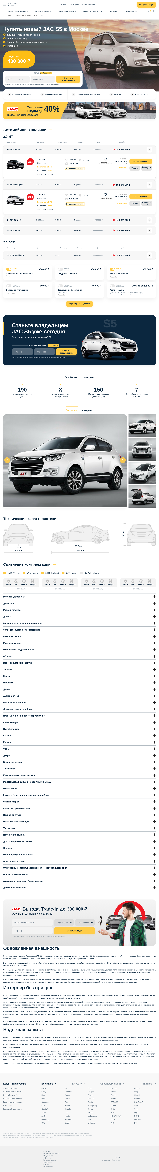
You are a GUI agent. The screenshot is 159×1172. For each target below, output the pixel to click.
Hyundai (68, 1109)
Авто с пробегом (43, 11)
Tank (136, 1109)
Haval (43, 1099)
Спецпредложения (67, 11)
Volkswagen (92, 1116)
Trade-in (135, 168)
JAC (43, 1116)
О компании (63, 5)
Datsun (67, 1099)
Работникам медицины (12, 1102)
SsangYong (92, 1106)
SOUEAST (138, 1102)
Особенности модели (53, 94)
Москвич (137, 1119)
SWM (136, 1106)
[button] (123, 460)
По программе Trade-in (12, 1099)
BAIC (90, 1119)
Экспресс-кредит (146, 5)
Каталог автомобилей (17, 11)
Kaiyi (113, 1112)
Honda (67, 1106)
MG (112, 1123)
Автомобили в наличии (21, 94)
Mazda (67, 1116)
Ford (66, 1102)
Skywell (137, 1095)
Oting (136, 1092)
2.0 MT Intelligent (52, 573)
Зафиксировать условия (79, 304)
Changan (45, 1102)
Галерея (117, 94)
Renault (91, 1099)
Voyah (136, 1112)
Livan (113, 1119)
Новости (84, 5)
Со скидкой (120, 142)
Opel (90, 1088)
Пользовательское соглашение (49, 1161)
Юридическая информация (48, 1157)
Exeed (113, 1092)
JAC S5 (41, 159)
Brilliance (91, 1123)
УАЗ (135, 1123)
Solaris (137, 1099)
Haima (113, 1099)
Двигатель (40, 142)
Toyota (90, 1112)
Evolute (114, 1088)
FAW (43, 1106)
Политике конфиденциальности (50, 85)
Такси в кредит (74, 5)
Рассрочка (7, 1106)
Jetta (113, 1109)
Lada (66, 1112)
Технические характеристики (88, 94)
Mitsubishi (68, 1119)
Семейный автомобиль (12, 1092)
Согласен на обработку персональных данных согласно (22, 85)
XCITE (136, 1116)
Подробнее (41, 163)
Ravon (90, 1095)
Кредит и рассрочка (92, 11)
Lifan (43, 1095)
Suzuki (90, 1109)
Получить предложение (68, 79)
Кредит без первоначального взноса (27, 42)
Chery (43, 1088)
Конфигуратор (131, 11)
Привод (79, 142)
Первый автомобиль (11, 1095)
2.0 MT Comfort (13, 573)
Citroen (67, 1095)
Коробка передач (62, 142)
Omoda (137, 1088)
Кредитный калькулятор (12, 1109)
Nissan (67, 1123)
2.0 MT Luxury (32, 573)
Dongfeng (45, 1119)
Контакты (91, 5)
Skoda (90, 1102)
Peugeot (91, 1092)
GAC (43, 1123)
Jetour (113, 1106)
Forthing (114, 1095)
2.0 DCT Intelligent (92, 573)
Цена (98, 142)
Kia (66, 1088)
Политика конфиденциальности (51, 1152)
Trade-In (113, 11)
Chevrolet (68, 1092)
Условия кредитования (48, 1165)
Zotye (43, 1112)
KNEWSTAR (116, 1116)
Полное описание (74, 169)
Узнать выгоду (74, 931)
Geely (43, 1092)
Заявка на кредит (140, 161)
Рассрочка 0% (146, 168)
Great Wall (45, 1109)
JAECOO (114, 1102)
